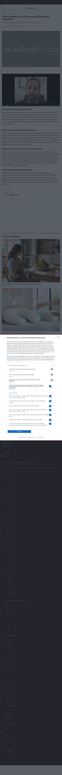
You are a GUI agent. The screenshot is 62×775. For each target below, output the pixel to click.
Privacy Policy (40, 437)
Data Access (31, 437)
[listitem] (31, 365)
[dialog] (31, 387)
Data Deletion (21, 437)
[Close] (58, 337)
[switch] (51, 369)
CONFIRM (19, 431)
